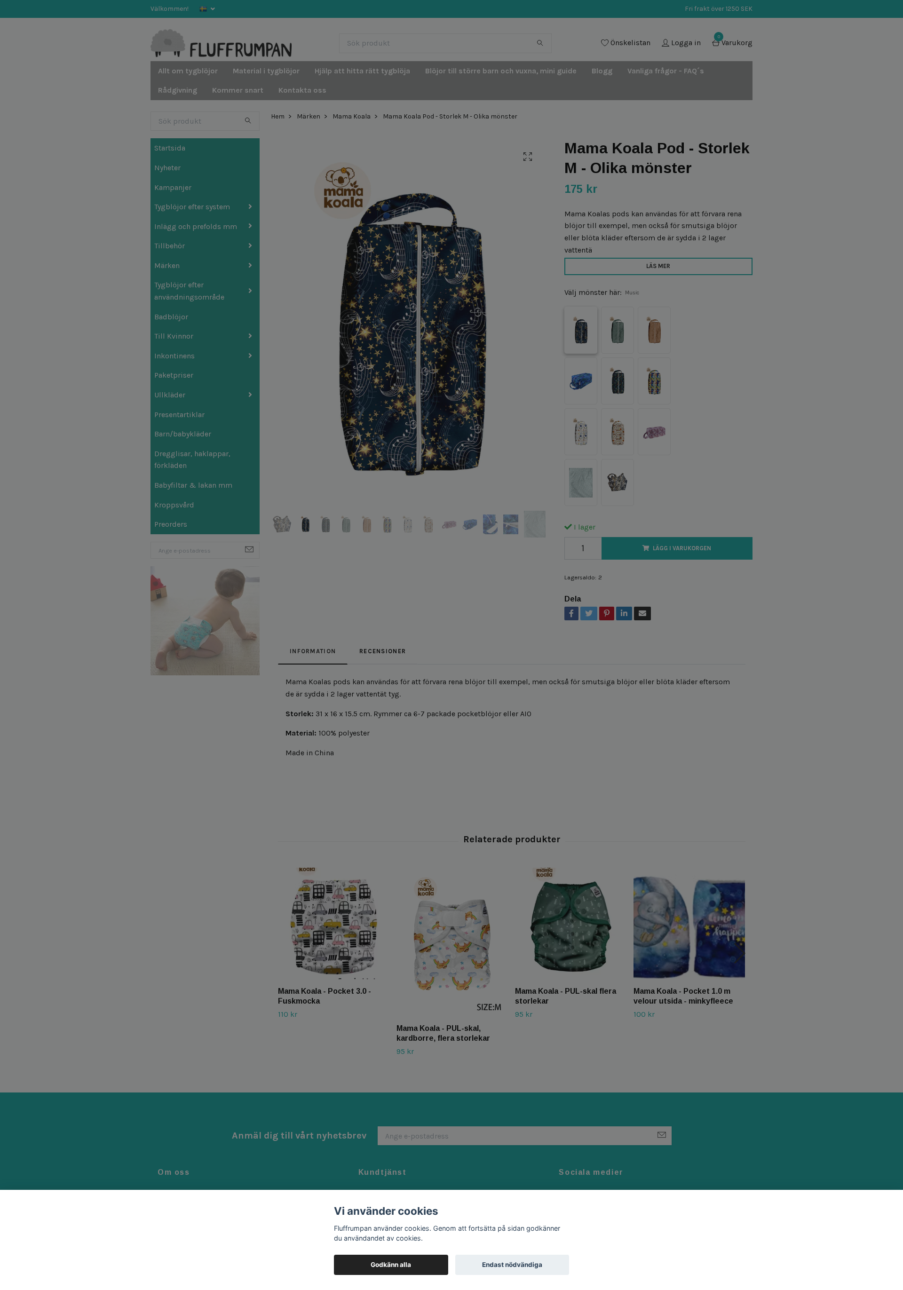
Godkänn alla (391, 1264)
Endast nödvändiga (512, 1264)
